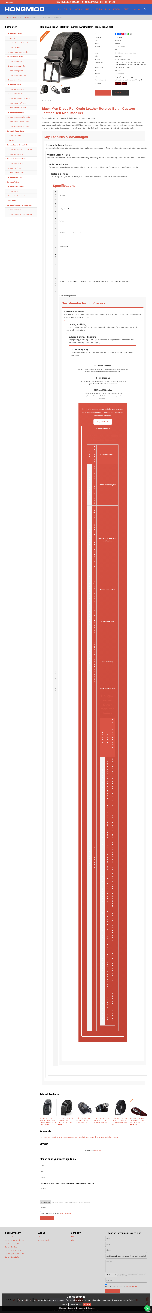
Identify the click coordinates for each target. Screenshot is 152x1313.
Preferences (81, 1308)
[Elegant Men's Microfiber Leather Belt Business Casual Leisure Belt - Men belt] (120, 1107)
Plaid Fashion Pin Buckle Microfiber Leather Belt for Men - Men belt (83, 1120)
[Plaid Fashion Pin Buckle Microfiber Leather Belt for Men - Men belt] (84, 1107)
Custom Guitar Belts (12, 1257)
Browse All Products (102, 726)
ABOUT (106, 9)
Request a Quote (103, 422)
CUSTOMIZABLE (68, 9)
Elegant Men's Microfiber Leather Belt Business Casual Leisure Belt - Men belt (120, 1121)
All (10, 17)
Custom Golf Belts (11, 1247)
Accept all (87, 1304)
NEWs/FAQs (116, 9)
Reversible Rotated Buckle (65, 1137)
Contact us (137, 9)
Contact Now (104, 93)
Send (47, 1218)
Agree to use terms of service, (55, 1213)
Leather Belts (27, 17)
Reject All (64, 1304)
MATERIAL (77, 9)
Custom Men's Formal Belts (14, 1240)
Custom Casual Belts (12, 1243)
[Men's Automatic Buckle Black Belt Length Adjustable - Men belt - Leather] (66, 1107)
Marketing (90, 1308)
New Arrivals (9, 1237)
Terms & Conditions (65, 1213)
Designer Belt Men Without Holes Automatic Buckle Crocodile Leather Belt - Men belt (48, 1121)
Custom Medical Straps (13, 1250)
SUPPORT (126, 9)
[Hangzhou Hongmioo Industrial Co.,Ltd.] (24, 9)
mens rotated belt (106, 1137)
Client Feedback (43, 1240)
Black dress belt (80, 1137)
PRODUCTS (98, 9)
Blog (72, 1240)
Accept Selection (76, 1304)
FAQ (72, 1237)
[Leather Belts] (118, 83)
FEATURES (87, 9)
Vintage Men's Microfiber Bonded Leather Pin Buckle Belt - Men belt (102, 1120)
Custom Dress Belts (17, 17)
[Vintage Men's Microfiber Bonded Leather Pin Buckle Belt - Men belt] (102, 1107)
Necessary (63, 1308)
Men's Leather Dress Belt (48, 1137)
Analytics (72, 1308)
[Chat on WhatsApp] (147, 1308)
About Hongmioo (44, 1237)
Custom (115, 1137)
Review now (97, 1150)
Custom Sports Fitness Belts (14, 1254)
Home (60, 9)
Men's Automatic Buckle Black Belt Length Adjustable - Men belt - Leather (65, 1121)
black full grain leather (93, 1137)
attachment (46, 1202)
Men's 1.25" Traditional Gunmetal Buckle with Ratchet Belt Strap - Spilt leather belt (137, 1121)
